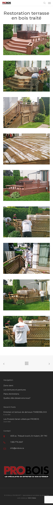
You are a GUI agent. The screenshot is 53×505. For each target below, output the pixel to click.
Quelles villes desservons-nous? (16, 398)
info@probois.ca (17, 448)
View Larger (27, 37)
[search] (44, 2)
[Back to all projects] (26, 362)
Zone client (8, 385)
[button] (49, 3)
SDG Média (32, 498)
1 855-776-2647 (16, 442)
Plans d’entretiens (11, 394)
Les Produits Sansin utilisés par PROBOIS (21, 419)
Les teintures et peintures (14, 390)
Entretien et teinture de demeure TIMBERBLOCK (25, 412)
